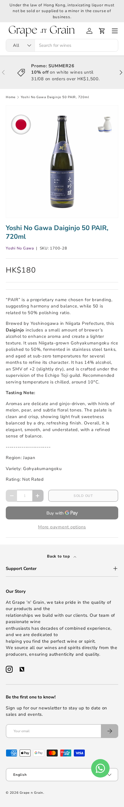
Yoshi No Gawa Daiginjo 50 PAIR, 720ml (55, 97)
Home (11, 97)
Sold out (83, 495)
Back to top (59, 556)
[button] (102, 31)
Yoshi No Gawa (20, 248)
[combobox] (62, 45)
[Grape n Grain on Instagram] (9, 669)
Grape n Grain (31, 793)
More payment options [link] (62, 527)
